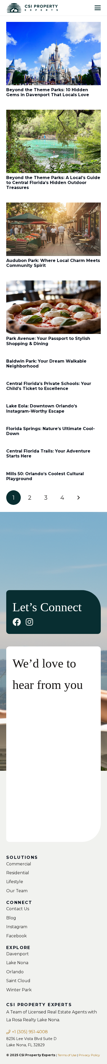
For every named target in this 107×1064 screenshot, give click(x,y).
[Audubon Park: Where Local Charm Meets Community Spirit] (53, 229)
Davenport (17, 953)
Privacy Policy (89, 1055)
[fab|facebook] (16, 622)
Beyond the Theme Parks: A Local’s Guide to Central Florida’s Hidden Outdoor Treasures (53, 182)
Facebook (16, 935)
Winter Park (19, 989)
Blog (11, 917)
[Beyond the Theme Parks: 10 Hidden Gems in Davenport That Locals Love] (53, 53)
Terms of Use (67, 1055)
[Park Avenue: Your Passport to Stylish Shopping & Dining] (53, 307)
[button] (97, 8)
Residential (17, 872)
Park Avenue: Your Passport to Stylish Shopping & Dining (48, 341)
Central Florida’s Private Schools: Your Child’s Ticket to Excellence (48, 386)
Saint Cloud (18, 980)
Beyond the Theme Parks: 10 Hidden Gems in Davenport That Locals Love (47, 92)
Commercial (18, 863)
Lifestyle (14, 881)
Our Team (17, 890)
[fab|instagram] (29, 622)
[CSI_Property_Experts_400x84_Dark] (32, 7)
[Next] (78, 497)
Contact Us (17, 908)
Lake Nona (17, 962)
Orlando (15, 971)
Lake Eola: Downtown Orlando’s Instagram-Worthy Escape (41, 408)
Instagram (16, 926)
